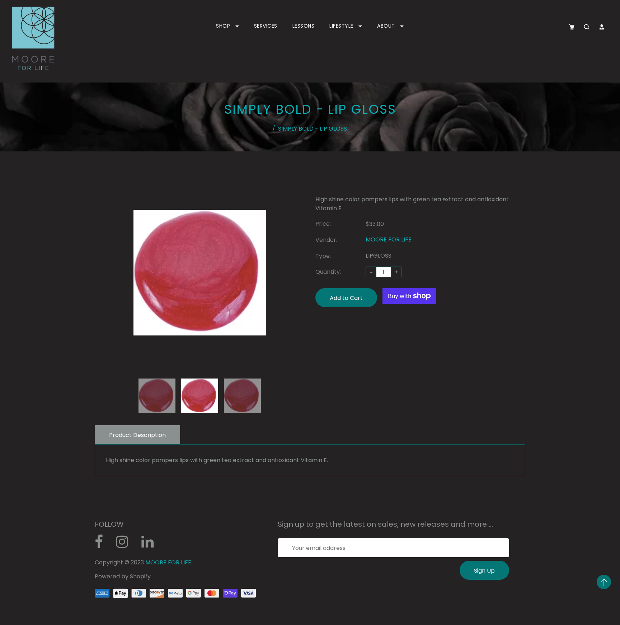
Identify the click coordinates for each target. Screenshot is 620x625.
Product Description (137, 435)
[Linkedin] (151, 544)
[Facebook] (103, 544)
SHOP (224, 25)
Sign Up (484, 571)
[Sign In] (602, 27)
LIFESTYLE (342, 25)
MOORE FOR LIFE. (168, 562)
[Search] (586, 27)
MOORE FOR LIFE (389, 239)
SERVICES (265, 25)
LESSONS (303, 25)
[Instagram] (126, 544)
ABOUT (386, 25)
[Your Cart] (571, 27)
